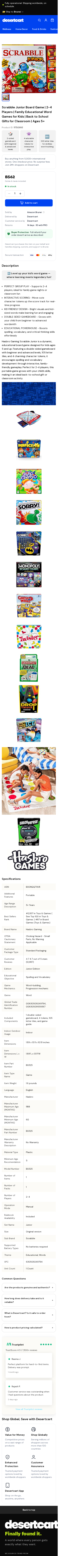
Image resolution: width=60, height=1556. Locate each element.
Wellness (6, 29)
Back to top (29, 1509)
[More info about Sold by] (43, 212)
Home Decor (22, 29)
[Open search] (39, 20)
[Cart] (52, 20)
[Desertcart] (13, 20)
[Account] (46, 20)
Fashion (54, 29)
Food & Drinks (39, 29)
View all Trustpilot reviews (29, 1409)
